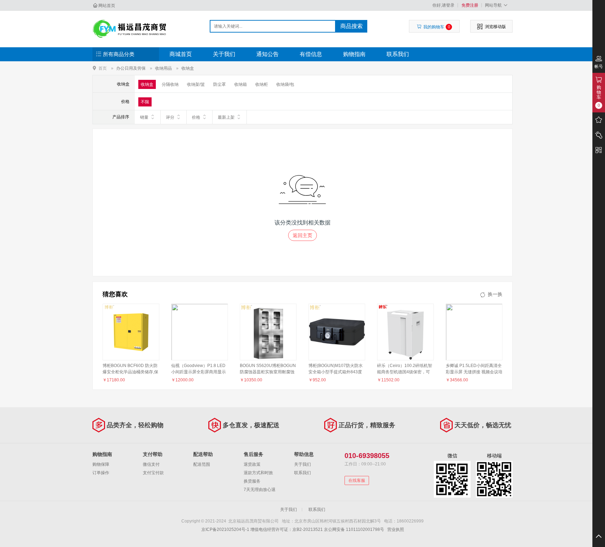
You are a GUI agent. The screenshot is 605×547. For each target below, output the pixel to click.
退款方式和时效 (258, 472)
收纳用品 (163, 68)
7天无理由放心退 (260, 489)
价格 (196, 117)
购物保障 (100, 464)
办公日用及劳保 (131, 68)
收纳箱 (240, 84)
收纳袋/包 (285, 84)
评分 (170, 117)
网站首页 (106, 5)
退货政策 (252, 464)
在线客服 (356, 480)
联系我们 (398, 54)
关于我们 (224, 54)
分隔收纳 (170, 84)
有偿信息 (311, 54)
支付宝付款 (153, 472)
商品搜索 (351, 26)
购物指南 (354, 54)
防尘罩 (219, 84)
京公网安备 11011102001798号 (354, 529)
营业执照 (395, 529)
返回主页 (302, 235)
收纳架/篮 (196, 84)
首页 (102, 68)
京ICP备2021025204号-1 (225, 529)
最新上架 (226, 117)
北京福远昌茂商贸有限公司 (129, 28)
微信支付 (151, 464)
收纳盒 (187, 68)
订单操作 (100, 472)
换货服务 (252, 481)
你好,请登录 (443, 5)
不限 (145, 101)
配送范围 (201, 464)
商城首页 (180, 54)
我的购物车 (436, 27)
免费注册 (469, 5)
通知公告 (267, 54)
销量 (144, 117)
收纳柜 (261, 84)
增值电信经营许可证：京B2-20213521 (286, 529)
